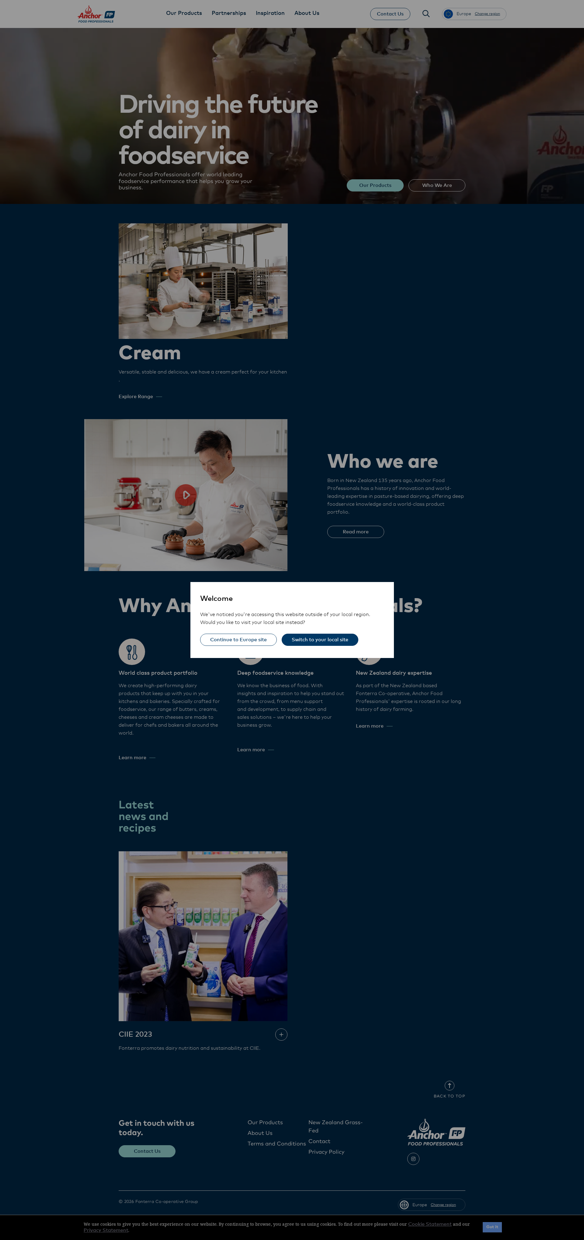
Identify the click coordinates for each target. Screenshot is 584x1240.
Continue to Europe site (238, 639)
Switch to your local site (320, 639)
